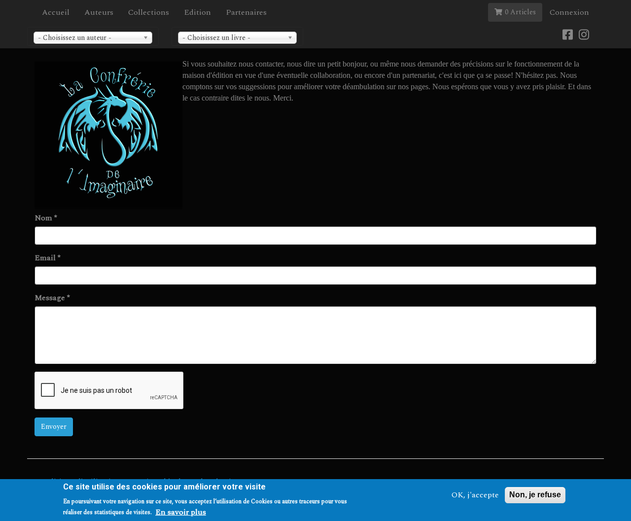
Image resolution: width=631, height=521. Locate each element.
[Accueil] (108, 135)
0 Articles (520, 12)
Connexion (569, 12)
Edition (197, 12)
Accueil (56, 12)
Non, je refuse (535, 494)
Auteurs (98, 12)
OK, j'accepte (475, 495)
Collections (148, 12)
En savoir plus (180, 512)
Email (48, 258)
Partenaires (246, 12)
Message (52, 298)
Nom (46, 218)
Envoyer (54, 426)
